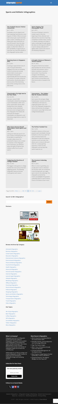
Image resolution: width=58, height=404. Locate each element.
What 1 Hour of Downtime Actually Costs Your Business (41, 347)
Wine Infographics (10, 325)
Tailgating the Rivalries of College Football (15, 160)
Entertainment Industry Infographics (15, 258)
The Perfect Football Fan (39, 127)
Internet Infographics (11, 274)
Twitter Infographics (11, 323)
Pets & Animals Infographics (13, 287)
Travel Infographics (11, 301)
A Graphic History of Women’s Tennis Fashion (41, 60)
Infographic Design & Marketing (28, 394)
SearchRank (43, 399)
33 (30, 191)
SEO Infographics (10, 318)
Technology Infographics (12, 296)
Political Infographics (11, 289)
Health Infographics (11, 267)
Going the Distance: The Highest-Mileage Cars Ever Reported (40, 358)
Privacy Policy (42, 396)
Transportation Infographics (13, 298)
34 (32, 191)
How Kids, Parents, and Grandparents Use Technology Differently (42, 342)
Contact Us (21, 396)
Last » (39, 191)
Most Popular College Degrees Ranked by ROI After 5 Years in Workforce (42, 354)
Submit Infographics (12, 394)
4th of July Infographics (12, 311)
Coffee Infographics (11, 316)
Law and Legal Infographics (13, 276)
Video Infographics (11, 303)
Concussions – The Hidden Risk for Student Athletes (40, 94)
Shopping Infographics (12, 292)
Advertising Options (31, 396)
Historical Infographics (12, 269)
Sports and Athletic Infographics (14, 294)
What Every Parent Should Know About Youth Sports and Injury (16, 128)
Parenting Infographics (12, 285)
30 (23, 191)
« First (16, 191)
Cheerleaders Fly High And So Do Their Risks (16, 94)
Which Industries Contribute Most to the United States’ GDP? (41, 338)
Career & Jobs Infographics (13, 253)
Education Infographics (12, 256)
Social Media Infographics (12, 320)
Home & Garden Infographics (13, 271)
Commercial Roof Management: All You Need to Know (41, 351)
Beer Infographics (10, 314)
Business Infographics (11, 251)
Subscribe (14, 376)
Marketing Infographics (12, 280)
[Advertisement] (31, 19)
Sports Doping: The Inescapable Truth (38, 27)
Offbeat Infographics (11, 283)
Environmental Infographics (13, 260)
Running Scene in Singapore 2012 (16, 60)
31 (25, 191)
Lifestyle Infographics (11, 278)
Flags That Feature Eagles (38, 345)
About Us (14, 396)
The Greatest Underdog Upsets (39, 160)
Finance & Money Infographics (14, 262)
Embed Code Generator (44, 394)
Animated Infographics (12, 249)
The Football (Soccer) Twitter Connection (16, 27)
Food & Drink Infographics (13, 265)
